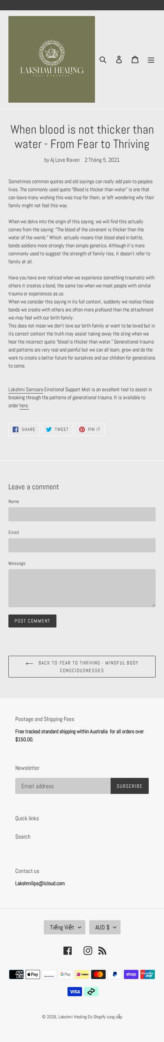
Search (23, 836)
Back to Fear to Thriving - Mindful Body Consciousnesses (87, 667)
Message (17, 563)
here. (24, 405)
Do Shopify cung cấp (105, 1017)
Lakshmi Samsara (25, 389)
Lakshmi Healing (73, 1017)
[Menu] (151, 59)
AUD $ (102, 927)
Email (13, 532)
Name (13, 501)
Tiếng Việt (62, 927)
